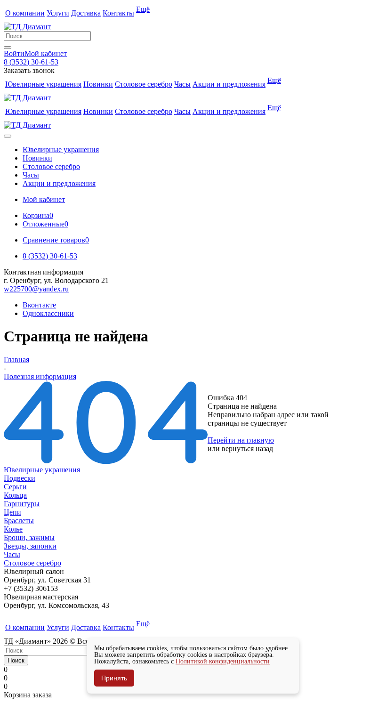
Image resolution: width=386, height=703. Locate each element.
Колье (13, 529)
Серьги (15, 487)
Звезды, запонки (30, 546)
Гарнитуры (22, 504)
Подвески (19, 478)
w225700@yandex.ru (36, 289)
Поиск (16, 660)
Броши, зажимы (29, 537)
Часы (12, 554)
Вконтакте (39, 305)
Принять (114, 678)
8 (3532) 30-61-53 (31, 62)
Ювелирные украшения (42, 470)
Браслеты (19, 521)
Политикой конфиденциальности (223, 661)
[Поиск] (7, 47)
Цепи (12, 512)
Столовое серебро (32, 563)
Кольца (15, 495)
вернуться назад (247, 448)
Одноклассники (48, 313)
